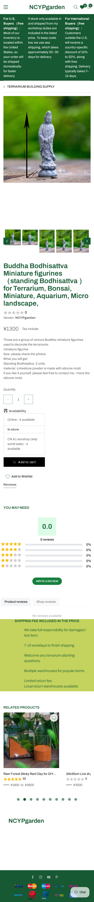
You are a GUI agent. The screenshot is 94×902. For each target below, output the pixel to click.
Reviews (9, 484)
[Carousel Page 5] (43, 799)
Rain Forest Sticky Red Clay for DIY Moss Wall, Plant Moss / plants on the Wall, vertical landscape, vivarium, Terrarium (29, 774)
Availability (17, 411)
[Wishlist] (82, 7)
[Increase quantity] (28, 399)
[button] (47, 313)
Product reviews (16, 601)
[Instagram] (40, 877)
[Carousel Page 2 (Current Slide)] (24, 799)
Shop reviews (46, 601)
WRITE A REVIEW (47, 581)
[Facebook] (32, 877)
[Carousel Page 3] (31, 799)
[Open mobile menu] (5, 7)
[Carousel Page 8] (63, 799)
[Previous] (6, 241)
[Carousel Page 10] (75, 799)
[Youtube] (48, 877)
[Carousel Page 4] (37, 799)
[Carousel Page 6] (50, 799)
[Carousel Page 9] (69, 799)
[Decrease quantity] (8, 399)
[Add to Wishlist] (53, 717)
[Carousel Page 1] (18, 799)
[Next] (87, 241)
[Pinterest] (56, 877)
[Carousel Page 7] (56, 799)
